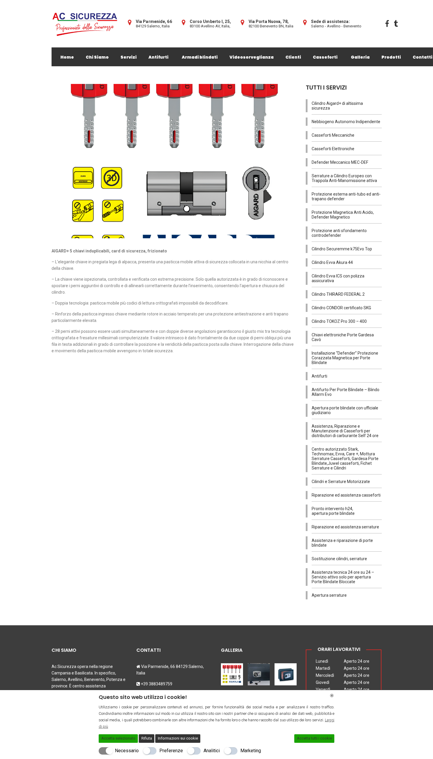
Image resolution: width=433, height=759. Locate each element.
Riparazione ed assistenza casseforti (346, 495)
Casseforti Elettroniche (333, 148)
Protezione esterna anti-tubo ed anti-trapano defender (346, 196)
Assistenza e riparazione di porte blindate (342, 543)
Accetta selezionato (118, 738)
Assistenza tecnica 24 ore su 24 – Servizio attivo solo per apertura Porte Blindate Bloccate (343, 577)
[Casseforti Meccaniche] (258, 672)
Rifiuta (146, 738)
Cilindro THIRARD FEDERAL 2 (338, 294)
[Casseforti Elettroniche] (285, 672)
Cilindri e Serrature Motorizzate (341, 481)
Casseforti (325, 57)
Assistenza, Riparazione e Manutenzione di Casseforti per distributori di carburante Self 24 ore (345, 431)
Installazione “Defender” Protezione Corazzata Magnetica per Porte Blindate (345, 358)
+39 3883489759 (156, 684)
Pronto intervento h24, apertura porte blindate (333, 511)
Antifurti (158, 57)
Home (67, 57)
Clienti (293, 57)
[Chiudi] (331, 695)
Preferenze (171, 750)
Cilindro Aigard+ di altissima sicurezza (337, 105)
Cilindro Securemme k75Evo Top (342, 249)
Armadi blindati (200, 57)
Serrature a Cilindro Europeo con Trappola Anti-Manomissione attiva (344, 178)
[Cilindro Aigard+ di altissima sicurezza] (232, 672)
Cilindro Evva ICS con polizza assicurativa (338, 278)
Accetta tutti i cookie (314, 738)
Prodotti (391, 57)
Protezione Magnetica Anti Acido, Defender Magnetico (343, 214)
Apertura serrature (329, 595)
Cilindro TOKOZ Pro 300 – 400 (339, 321)
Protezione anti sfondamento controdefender (339, 233)
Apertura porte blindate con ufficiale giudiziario (345, 410)
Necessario (127, 750)
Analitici (212, 750)
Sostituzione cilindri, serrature (339, 558)
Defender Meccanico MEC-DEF (340, 162)
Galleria (360, 57)
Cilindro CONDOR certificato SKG (341, 307)
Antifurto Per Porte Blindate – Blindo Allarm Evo (345, 392)
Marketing (250, 750)
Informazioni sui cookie (178, 738)
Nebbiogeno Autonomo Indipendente (346, 121)
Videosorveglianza (251, 57)
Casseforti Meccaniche (333, 135)
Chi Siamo (97, 57)
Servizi (128, 57)
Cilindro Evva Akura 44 (332, 262)
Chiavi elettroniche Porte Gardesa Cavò (343, 337)
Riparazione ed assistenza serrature (345, 527)
